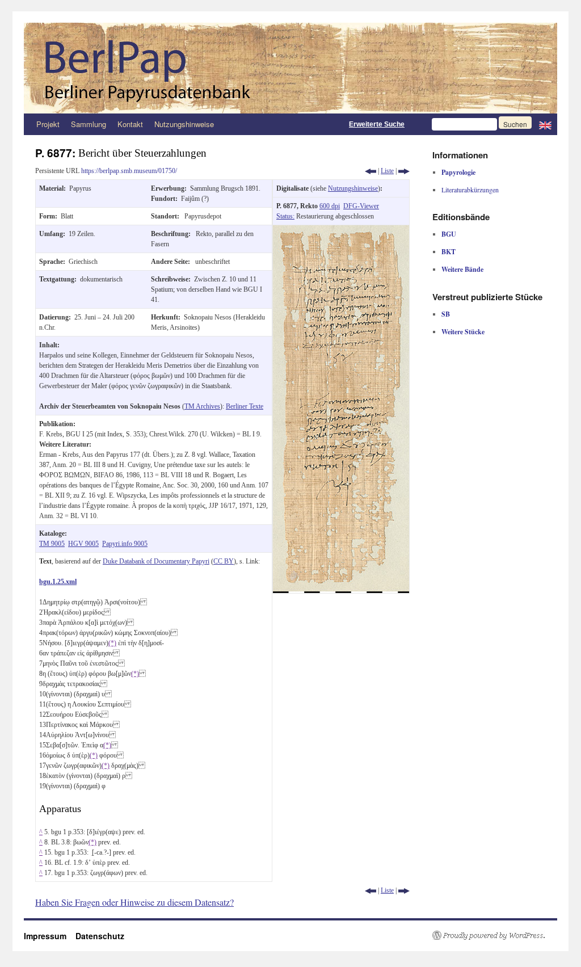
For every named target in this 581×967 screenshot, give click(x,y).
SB (445, 314)
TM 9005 (52, 544)
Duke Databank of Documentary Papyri (156, 561)
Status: (285, 216)
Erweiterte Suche (377, 124)
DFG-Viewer (361, 206)
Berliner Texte (244, 406)
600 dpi (329, 206)
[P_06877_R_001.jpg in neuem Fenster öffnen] (341, 230)
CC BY (223, 561)
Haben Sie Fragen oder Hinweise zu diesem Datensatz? (134, 902)
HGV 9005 (83, 544)
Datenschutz (99, 935)
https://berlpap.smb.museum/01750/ (129, 171)
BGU (448, 234)
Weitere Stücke (463, 332)
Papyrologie (458, 172)
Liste (387, 171)
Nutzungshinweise (184, 124)
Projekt (48, 124)
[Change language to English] (545, 124)
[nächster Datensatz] (404, 171)
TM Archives (202, 406)
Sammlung (88, 124)
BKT (448, 252)
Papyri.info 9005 (125, 544)
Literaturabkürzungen (470, 189)
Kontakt (130, 124)
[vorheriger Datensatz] (370, 171)
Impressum (49, 935)
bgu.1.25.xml (58, 582)
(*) (112, 643)
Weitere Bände (462, 269)
